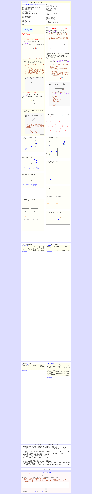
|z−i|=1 (24, 167)
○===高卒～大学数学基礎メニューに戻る (51, 444)
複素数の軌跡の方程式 (51, 5)
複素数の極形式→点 (26, 21)
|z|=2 (34, 149)
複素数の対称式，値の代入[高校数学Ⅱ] (29, 13)
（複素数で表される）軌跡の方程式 (44, 446)
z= (30, 148)
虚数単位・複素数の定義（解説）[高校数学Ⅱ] (31, 7)
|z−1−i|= (31, 168)
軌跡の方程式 (40, 454)
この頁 (34, 491)
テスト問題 (24, 22)
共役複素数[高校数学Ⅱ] (26, 17)
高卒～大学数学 (41, 2)
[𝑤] (56, 369)
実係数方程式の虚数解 (26, 16)
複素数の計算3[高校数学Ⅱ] (27, 11)
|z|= (30, 149)
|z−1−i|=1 (25, 168)
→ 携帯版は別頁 (28, 30)
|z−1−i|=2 (38, 168)
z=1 (26, 148)
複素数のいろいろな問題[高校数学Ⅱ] (29, 15)
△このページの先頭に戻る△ (46, 472)
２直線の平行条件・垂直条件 (52, 13)
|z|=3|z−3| (55, 220)
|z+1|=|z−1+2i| (34, 184)
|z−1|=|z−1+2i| (34, 185)
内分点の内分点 (49, 12)
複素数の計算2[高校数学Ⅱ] (27, 9)
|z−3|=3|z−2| (55, 222)
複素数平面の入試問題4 (51, 19)
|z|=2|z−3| (49, 220)
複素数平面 (24, 20)
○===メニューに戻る (36, 444)
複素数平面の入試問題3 (51, 18)
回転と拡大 (24, 24)
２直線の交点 (49, 10)
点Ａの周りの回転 (49, 4)
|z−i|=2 (37, 167)
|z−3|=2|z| (49, 222)
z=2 (34, 148)
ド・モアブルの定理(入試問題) (52, 22)
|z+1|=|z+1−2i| (26, 184)
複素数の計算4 (25, 12)
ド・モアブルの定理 (50, 21)
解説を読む (25, 251)
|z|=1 (26, 149)
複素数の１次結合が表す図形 (52, 8)
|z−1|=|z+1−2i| (26, 185)
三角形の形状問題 (49, 14)
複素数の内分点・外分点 (51, 9)
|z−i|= (31, 167)
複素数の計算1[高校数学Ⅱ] (27, 8)
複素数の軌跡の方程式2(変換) (52, 6)
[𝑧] (57, 367)
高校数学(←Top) (34, 2)
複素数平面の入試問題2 (51, 17)
